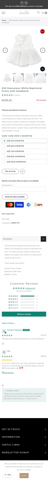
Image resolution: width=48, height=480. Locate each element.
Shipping (5, 110)
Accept (24, 476)
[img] (7, 335)
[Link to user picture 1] (8, 377)
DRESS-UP (15, 223)
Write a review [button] (24, 314)
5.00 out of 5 (30, 288)
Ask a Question (8, 214)
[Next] (42, 50)
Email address (8, 185)
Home (4, 20)
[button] (7, 95)
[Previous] (5, 50)
